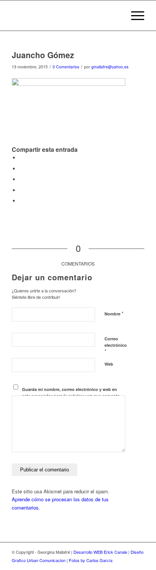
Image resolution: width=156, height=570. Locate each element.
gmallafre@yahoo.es (109, 67)
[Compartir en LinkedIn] (21, 190)
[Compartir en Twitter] (21, 168)
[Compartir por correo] (21, 200)
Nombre (114, 313)
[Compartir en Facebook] (21, 157)
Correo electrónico (116, 345)
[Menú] (133, 15)
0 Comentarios (66, 67)
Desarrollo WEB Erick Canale (100, 552)
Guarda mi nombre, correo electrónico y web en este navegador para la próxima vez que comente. (71, 392)
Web (109, 364)
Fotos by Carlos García (90, 560)
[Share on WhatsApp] (21, 179)
